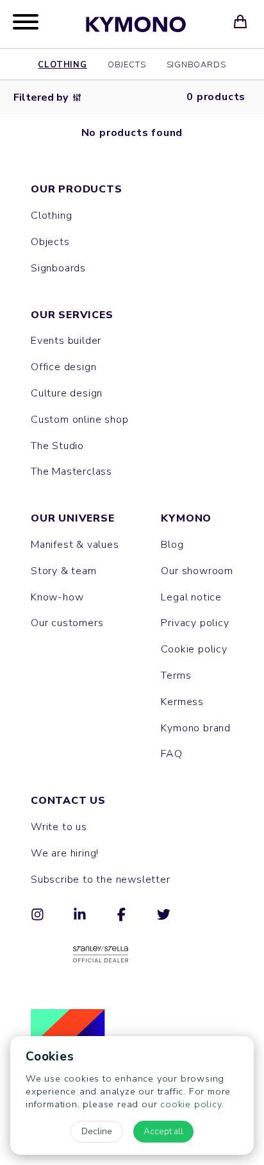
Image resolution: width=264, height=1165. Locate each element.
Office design (63, 367)
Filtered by (40, 97)
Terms (176, 675)
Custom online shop (79, 419)
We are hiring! (65, 853)
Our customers (67, 623)
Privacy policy (195, 623)
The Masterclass (71, 471)
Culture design (67, 393)
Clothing (62, 64)
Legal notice (191, 597)
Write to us (59, 827)
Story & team (64, 571)
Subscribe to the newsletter (100, 879)
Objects (127, 64)
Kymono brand (196, 728)
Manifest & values (75, 545)
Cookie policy (194, 649)
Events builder (66, 341)
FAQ (171, 754)
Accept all (163, 1131)
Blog (172, 545)
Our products (76, 189)
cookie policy (190, 1104)
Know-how (57, 597)
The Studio (57, 446)
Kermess (182, 702)
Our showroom (197, 571)
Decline (96, 1131)
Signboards (196, 64)
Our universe (73, 518)
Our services (72, 315)
